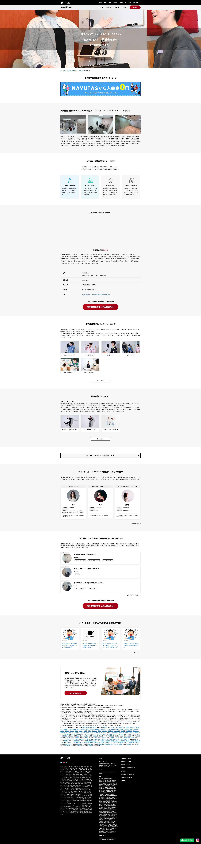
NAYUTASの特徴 (102, 763)
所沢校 (117, 736)
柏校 (81, 736)
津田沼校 (70, 736)
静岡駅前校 (127, 737)
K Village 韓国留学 (111, 838)
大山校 (80, 731)
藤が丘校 (126, 739)
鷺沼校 (68, 734)
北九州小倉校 (114, 744)
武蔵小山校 (110, 731)
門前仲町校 (65, 729)
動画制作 (101, 773)
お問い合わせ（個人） (126, 758)
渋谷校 (78, 729)
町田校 (91, 729)
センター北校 (107, 807)
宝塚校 (102, 742)
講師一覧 (108, 7)
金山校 (86, 739)
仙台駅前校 (104, 727)
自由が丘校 (136, 731)
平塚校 (104, 734)
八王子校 (108, 729)
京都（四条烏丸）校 (91, 741)
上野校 (112, 729)
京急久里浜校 (79, 734)
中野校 (127, 727)
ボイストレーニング (103, 772)
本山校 (90, 739)
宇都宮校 (111, 780)
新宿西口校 (122, 727)
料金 (110, 2)
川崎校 (130, 732)
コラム (121, 2)
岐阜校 (135, 739)
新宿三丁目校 (114, 727)
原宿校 (131, 729)
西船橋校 (101, 736)
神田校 (117, 729)
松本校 (117, 737)
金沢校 (104, 737)
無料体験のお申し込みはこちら (100, 306)
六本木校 (92, 732)
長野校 (112, 737)
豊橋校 (95, 739)
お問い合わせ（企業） (126, 761)
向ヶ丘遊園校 (110, 734)
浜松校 (132, 737)
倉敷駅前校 (131, 742)
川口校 (121, 736)
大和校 (133, 734)
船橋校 (105, 784)
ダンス (110, 772)
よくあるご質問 (102, 766)
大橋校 (120, 744)
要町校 (76, 731)
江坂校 (104, 822)
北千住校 (107, 788)
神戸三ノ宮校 (71, 742)
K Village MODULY (111, 839)
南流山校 (95, 736)
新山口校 (79, 744)
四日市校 (66, 741)
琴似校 (94, 727)
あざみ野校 (93, 734)
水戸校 (68, 737)
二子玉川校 (117, 731)
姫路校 (91, 742)
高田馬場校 (129, 731)
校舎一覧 (115, 2)
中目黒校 (70, 732)
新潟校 (86, 737)
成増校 (62, 731)
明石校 (107, 742)
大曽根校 (81, 739)
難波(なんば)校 (114, 741)
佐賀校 (129, 744)
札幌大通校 (89, 727)
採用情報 (123, 771)
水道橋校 (103, 732)
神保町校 (98, 732)
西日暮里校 (97, 729)
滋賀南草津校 (77, 741)
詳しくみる (100, 381)
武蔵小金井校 (63, 732)
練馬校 (85, 731)
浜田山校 (94, 731)
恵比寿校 (136, 729)
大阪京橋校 (122, 741)
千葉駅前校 (76, 736)
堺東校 (132, 741)
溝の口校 (99, 734)
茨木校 (127, 741)
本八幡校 (86, 736)
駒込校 (87, 729)
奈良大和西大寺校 (118, 742)
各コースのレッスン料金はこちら (100, 455)
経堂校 (99, 731)
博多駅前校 (100, 744)
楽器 (114, 772)
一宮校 (121, 739)
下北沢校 (82, 732)
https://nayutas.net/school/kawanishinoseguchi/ (96, 295)
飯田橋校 (67, 731)
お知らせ (101, 765)
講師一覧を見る (135, 523)
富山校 (95, 737)
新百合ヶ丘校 (122, 734)
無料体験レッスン (125, 764)
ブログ (124, 7)
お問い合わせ (136, 2)
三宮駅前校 (78, 742)
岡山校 (137, 742)
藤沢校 (126, 732)
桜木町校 (121, 732)
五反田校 (104, 731)
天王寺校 (108, 741)
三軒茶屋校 (76, 732)
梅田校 (102, 741)
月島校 (87, 732)
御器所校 (116, 739)
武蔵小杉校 (86, 734)
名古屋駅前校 (110, 739)
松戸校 (90, 736)
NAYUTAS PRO (110, 766)
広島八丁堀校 (68, 744)
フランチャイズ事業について (128, 768)
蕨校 (125, 736)
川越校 (129, 736)
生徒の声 (117, 7)
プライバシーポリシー (126, 777)
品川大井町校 (72, 729)
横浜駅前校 (115, 732)
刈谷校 (104, 739)
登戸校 (116, 734)
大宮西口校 (111, 736)
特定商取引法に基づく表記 (127, 774)
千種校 (76, 739)
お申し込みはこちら (75, 693)
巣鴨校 (83, 729)
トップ (100, 2)
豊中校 (136, 741)
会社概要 (123, 780)
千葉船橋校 (64, 736)
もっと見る (136, 652)
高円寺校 (132, 727)
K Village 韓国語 (102, 838)
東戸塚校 (128, 734)
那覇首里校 (92, 746)
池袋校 (72, 731)
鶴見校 (73, 734)
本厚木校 (136, 732)
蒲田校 (127, 729)
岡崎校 (99, 739)
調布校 (89, 731)
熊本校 (68, 746)
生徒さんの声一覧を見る (133, 595)
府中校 (102, 729)
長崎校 (114, 831)
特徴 (105, 2)
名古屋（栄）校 (70, 739)
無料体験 (135, 7)
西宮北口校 (97, 742)
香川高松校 (89, 744)
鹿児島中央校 (80, 746)
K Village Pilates (102, 839)
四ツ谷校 (123, 731)
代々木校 (122, 729)
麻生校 (83, 727)
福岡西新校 (107, 744)
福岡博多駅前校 (109, 829)
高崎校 (77, 737)
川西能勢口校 (66, 7)
